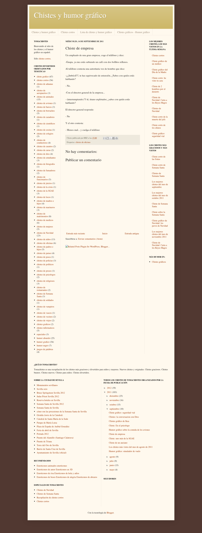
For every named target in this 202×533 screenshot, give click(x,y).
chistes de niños (44, 239)
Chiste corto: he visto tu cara (159, 79)
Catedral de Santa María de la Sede (52, 418)
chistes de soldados (45, 300)
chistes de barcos (44, 106)
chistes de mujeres (45, 226)
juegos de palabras (45, 349)
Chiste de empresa (117, 433)
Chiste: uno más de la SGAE (121, 438)
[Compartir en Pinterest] (116, 138)
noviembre (115, 400)
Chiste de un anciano (118, 442)
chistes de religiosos (45, 280)
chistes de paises (44, 253)
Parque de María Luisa (47, 422)
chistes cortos (44, 58)
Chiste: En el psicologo (119, 425)
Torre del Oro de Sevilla (48, 445)
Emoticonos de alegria (66, 476)
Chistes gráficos (159, 261)
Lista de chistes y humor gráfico (96, 32)
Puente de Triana (44, 441)
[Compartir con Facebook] (113, 138)
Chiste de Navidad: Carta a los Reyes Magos (159, 100)
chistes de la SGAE (45, 190)
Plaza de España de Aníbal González (53, 426)
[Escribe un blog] (107, 138)
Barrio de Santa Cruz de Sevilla (51, 448)
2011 (109, 392)
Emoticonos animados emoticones (52, 465)
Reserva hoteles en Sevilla (48, 400)
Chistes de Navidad (156, 109)
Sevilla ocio (42, 388)
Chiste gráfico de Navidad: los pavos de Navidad (160, 223)
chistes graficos (43, 324)
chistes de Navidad (45, 232)
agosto (113, 456)
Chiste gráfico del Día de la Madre (160, 71)
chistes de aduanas (45, 83)
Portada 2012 (43, 433)
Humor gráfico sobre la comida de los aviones (129, 429)
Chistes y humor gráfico (70, 15)
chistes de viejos (44, 320)
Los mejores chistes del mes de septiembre (160, 184)
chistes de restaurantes (42, 288)
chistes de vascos (44, 312)
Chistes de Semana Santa (158, 174)
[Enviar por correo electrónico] (104, 138)
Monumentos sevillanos (47, 385)
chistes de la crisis (45, 186)
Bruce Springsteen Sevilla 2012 (51, 392)
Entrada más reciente (75, 233)
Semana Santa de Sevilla (48, 407)
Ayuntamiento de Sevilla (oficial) (51, 452)
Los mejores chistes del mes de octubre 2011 (160, 195)
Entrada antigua (132, 233)
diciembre (114, 395)
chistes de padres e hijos (45, 248)
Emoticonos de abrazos (87, 476)
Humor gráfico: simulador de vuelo (124, 451)
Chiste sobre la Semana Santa (158, 213)
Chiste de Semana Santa (160, 205)
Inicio (104, 233)
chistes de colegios (45, 133)
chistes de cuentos (45, 146)
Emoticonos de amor (46, 469)
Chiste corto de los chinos (158, 126)
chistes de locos (43, 197)
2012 (109, 387)
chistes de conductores (42, 141)
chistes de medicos (45, 220)
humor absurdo (43, 338)
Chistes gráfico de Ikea (119, 421)
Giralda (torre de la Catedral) (50, 415)
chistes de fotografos (46, 163)
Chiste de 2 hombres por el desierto (158, 89)
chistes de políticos (45, 264)
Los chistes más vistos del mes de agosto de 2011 (131, 446)
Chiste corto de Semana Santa (158, 166)
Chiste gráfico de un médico (159, 62)
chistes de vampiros (45, 306)
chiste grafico (43, 76)
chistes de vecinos (45, 316)
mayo (112, 469)
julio (112, 460)
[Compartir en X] (110, 138)
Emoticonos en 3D (64, 469)
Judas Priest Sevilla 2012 (48, 396)
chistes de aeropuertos (42, 92)
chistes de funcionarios (42, 178)
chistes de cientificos (46, 123)
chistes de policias (45, 260)
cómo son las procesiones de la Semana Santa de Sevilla (62, 411)
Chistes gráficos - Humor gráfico (133, 32)
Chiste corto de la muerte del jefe (160, 118)
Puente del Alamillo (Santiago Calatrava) (55, 437)
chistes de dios (43, 153)
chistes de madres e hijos (45, 202)
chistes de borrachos (46, 110)
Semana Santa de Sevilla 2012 (50, 403)
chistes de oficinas (83, 142)
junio (112, 465)
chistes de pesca (44, 256)
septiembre (115, 408)
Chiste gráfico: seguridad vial (158, 135)
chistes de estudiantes (46, 157)
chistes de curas (43, 150)
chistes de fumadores (46, 170)
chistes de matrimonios (42, 215)
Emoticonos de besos (46, 476)
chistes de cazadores (45, 116)
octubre (113, 404)
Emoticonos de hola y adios (66, 473)
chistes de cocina (44, 129)
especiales (41, 334)
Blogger (110, 512)
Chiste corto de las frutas (158, 158)
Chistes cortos (68, 32)
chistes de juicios (44, 183)
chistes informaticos (45, 327)
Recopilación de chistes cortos (50, 497)
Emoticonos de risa (45, 473)
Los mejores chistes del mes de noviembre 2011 (160, 234)
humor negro (42, 345)
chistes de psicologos (46, 274)
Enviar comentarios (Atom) (90, 238)
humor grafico (43, 341)
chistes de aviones (45, 103)
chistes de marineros (46, 207)
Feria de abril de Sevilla (47, 430)
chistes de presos (44, 270)
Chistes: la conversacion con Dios (124, 416)
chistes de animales (45, 96)
